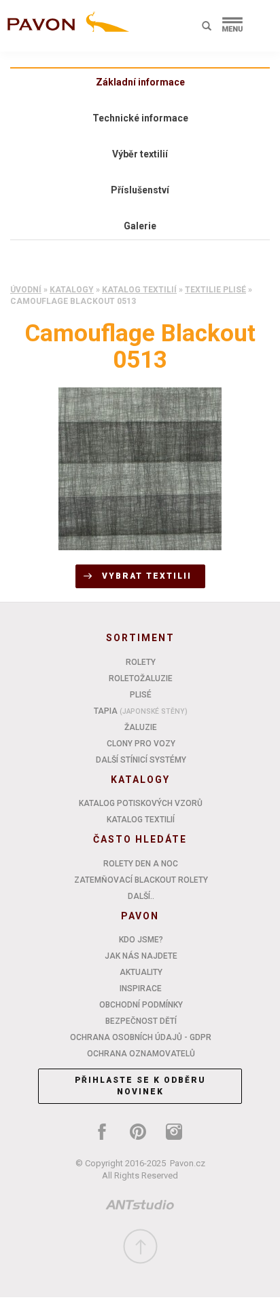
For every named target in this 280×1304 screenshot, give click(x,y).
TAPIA (141, 711)
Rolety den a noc (140, 863)
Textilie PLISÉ (215, 289)
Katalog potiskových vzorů (141, 803)
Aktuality (141, 972)
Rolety (141, 662)
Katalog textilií (139, 289)
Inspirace (141, 988)
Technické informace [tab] (140, 118)
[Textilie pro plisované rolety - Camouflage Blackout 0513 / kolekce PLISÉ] (140, 468)
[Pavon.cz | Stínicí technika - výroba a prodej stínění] (65, 28)
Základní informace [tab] (140, 82)
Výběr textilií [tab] (140, 154)
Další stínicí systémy (141, 760)
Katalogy (72, 289)
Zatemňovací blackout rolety (141, 880)
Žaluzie (140, 727)
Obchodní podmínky (141, 1005)
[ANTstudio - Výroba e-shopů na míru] (140, 1207)
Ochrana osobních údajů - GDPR (140, 1037)
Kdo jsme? (141, 939)
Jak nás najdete (141, 956)
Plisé (141, 694)
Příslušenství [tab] (140, 190)
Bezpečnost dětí (141, 1021)
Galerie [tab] (140, 225)
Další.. (141, 896)
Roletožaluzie (141, 678)
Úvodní (25, 289)
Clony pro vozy (141, 743)
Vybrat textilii (147, 576)
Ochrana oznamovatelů (141, 1053)
